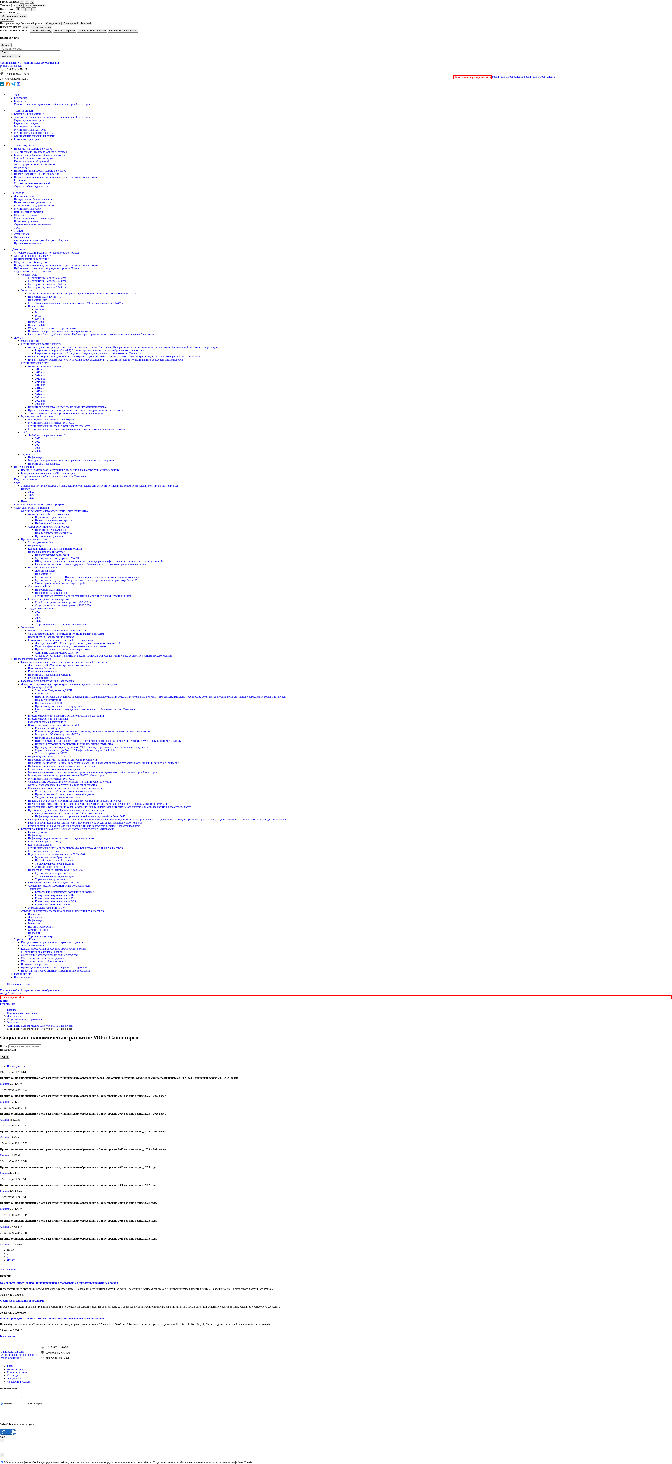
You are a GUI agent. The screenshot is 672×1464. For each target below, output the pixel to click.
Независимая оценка (40, 926)
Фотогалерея (21, 237)
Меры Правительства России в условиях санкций (58, 630)
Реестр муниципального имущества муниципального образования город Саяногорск (86, 709)
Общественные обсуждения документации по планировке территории (70, 781)
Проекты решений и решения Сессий (36, 173)
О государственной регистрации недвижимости (64, 791)
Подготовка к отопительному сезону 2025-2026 (56, 854)
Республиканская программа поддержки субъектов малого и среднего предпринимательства (90, 564)
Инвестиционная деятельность (32, 202)
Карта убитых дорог (40, 844)
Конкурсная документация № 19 (54, 898)
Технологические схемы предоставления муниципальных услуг (66, 413)
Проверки (34, 932)
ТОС (17, 227)
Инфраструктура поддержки (52, 554)
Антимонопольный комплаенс (32, 255)
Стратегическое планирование (32, 224)
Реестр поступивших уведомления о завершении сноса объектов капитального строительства (84, 825)
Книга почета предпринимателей (34, 205)
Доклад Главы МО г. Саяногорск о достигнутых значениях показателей (77, 643)
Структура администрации (30, 120)
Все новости (7, 1336)
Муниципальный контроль (30, 129)
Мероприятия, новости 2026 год (47, 287)
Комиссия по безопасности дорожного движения (64, 891)
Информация (22, 167)
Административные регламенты (47, 365)
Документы (35, 917)
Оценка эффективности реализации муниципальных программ (66, 633)
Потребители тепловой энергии (54, 860)
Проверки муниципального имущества (58, 706)
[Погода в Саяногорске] (21, 1400)
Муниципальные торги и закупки (34, 132)
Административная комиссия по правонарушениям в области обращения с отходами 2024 (82, 293)
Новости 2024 (36, 306)
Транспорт (34, 888)
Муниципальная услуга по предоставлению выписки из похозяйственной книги (83, 595)
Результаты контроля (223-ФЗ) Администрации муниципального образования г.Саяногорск (89, 350)
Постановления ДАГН (48, 702)
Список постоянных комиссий (32, 183)
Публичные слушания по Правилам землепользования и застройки (68, 810)
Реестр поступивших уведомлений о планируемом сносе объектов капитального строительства (85, 822)
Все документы (16, 1066)
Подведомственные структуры (32, 658)
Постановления (23, 976)
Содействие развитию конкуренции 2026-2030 (63, 605)
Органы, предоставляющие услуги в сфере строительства (62, 784)
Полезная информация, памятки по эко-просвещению (60, 331)
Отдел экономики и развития (31, 507)
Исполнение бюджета (41, 668)
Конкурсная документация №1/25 (55, 904)
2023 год (40, 400)
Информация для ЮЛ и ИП (44, 296)
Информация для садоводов (51, 592)
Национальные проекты (28, 211)
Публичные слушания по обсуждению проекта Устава (46, 268)
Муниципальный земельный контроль (51, 422)
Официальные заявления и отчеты (34, 135)
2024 (38, 444)
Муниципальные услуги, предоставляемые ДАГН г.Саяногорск (66, 775)
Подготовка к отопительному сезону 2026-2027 (56, 869)
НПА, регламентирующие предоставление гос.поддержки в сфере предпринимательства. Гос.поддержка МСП (101, 561)
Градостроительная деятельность (47, 721)
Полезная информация (34, 964)
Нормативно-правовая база (44, 463)
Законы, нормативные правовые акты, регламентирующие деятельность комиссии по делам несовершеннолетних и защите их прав (100, 485)
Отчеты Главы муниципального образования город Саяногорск (52, 104)
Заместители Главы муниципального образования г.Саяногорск (52, 116)
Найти (4, 1056)
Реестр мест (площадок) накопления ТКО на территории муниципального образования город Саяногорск (91, 334)
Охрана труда (29, 274)
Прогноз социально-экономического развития (62, 649)
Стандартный (53, 23)
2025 (38, 447)
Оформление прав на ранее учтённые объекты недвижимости (65, 788)
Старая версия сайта (12, 997)
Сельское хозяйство (39, 586)
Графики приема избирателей (31, 161)
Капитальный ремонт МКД (44, 841)
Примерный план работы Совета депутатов (40, 170)
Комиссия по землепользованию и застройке (54, 769)
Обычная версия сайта (13, 16)
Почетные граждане (26, 221)
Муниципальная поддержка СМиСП (57, 558)
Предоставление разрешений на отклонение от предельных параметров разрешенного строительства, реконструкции (98, 803)
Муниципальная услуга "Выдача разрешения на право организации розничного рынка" (87, 576)
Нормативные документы (50, 517)
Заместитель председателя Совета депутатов (40, 151)
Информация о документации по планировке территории (62, 759)
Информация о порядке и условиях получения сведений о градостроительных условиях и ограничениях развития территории (103, 762)
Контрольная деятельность (44, 671)
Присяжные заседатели (28, 243)
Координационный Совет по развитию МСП (55, 548)
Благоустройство (38, 832)
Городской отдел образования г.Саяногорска (47, 680)
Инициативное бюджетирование (33, 199)
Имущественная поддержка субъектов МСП (54, 725)
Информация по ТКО (41, 299)
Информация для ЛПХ (48, 589)
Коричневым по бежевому (123, 30)
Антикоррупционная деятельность (34, 164)
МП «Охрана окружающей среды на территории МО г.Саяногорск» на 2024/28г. (76, 302)
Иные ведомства (24, 466)
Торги (38, 712)
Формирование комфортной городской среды (41, 240)
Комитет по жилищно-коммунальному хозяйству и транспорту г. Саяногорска (67, 828)
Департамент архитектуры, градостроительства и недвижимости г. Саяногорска (69, 684)
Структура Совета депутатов (31, 186)
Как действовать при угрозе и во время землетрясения (53, 948)
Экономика (27, 627)
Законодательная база (41, 542)
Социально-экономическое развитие (56, 652)
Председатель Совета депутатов (33, 148)
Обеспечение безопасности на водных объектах (49, 954)
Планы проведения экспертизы (53, 520)
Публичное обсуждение (49, 523)
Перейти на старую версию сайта (472, 77)
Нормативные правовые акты (53, 737)
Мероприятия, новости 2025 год (47, 277)
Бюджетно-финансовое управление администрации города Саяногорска (64, 662)
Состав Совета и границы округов (34, 158)
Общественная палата (27, 214)
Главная (11, 1009)
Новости (26, 488)
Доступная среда (24, 196)
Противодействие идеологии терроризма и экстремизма (54, 967)
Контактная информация (29, 113)
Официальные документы (22, 1013)
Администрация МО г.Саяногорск (48, 513)
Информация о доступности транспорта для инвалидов (61, 838)
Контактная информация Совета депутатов (39, 154)
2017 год (40, 384)
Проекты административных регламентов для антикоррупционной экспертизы (75, 410)
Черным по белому (41, 30)
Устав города (21, 233)
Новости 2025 (36, 321)
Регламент (20, 180)
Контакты (20, 101)
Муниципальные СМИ (27, 208)
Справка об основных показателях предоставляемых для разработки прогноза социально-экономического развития (104, 655)
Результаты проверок (26, 139)
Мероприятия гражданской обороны (43, 951)
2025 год (40, 403)
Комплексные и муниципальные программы (40, 504)
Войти (4, 1000)
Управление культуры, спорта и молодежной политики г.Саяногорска (62, 910)
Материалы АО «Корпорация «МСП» (57, 734)
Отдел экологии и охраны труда (33, 271)
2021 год (40, 397)
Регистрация (7, 1003)
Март (38, 315)
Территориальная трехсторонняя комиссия (60, 624)
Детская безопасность (34, 945)
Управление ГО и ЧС (26, 939)
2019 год (40, 391)
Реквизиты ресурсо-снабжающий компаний (54, 882)
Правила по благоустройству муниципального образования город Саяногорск (74, 800)
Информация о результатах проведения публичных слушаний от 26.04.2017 (80, 816)
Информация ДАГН (40, 687)
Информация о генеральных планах (49, 756)
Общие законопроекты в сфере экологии (52, 328)
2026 (38, 451)
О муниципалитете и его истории (34, 218)
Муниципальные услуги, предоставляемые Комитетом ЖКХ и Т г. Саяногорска (76, 847)
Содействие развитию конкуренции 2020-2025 (63, 602)
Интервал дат (8, 1049)
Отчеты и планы (38, 929)
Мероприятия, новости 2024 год (47, 284)
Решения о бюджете (40, 677)
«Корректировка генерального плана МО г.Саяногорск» (68, 813)
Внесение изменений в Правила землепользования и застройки (66, 715)
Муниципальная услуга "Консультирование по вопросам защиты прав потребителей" (86, 580)
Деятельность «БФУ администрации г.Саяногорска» (59, 665)
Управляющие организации (51, 866)
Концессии (41, 693)
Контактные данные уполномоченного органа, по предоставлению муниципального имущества (92, 731)
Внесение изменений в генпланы (48, 718)
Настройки (6, 19)
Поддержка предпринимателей (46, 551)
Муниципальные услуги (28, 126)
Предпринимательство (34, 539)
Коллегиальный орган (48, 728)
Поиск (4, 52)
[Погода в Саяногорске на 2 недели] (33, 1403)
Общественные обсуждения (30, 262)
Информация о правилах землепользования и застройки (61, 765)
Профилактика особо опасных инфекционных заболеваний (56, 970)
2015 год (40, 378)
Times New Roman (35, 5)
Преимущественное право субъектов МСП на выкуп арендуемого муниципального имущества (92, 747)
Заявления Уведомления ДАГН (53, 690)
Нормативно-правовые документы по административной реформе (68, 406)
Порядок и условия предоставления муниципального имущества (74, 743)
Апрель (39, 309)
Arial (20, 5)
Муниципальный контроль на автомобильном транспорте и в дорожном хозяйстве (77, 428)
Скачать (4, 1083)
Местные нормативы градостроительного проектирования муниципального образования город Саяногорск (92, 772)
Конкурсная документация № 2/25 (55, 901)
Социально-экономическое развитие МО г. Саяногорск (61, 639)
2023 (38, 441)
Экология (26, 290)
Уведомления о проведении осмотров (57, 797)
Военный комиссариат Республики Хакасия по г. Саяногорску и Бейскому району (70, 469)
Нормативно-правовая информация (49, 674)
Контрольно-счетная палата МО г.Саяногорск (48, 473)
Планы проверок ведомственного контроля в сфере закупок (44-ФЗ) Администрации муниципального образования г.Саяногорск (105, 359)
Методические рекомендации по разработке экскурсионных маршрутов (71, 460)
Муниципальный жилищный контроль (51, 419)
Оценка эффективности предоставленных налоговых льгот (70, 646)
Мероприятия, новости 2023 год (47, 280)
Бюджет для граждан (26, 123)
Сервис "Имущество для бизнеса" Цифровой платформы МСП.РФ (75, 750)
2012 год (40, 369)
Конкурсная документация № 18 (54, 895)
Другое (18, 337)
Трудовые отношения (41, 608)
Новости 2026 (36, 325)
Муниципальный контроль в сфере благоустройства (59, 425)
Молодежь (34, 923)
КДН (17, 482)
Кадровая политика (25, 479)
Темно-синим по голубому (92, 30)
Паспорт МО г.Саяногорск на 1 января (51, 636)
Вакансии (34, 913)
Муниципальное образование (52, 857)
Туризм (18, 230)
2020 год (40, 394)
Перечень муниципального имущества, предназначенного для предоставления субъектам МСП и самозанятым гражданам (108, 740)
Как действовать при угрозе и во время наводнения (52, 942)
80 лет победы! (30, 340)
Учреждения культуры (41, 936)
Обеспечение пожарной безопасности (43, 961)
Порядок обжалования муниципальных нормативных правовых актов (56, 176)
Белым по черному (65, 30)
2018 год (40, 388)
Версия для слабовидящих (523, 76)
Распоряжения (22, 973)
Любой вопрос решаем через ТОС (48, 435)
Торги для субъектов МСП (51, 753)
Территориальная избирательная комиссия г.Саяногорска (55, 476)
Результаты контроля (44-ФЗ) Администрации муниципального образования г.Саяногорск (89, 353)
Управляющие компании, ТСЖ (46, 907)
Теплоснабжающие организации (54, 863)
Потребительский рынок (43, 567)
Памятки (26, 501)
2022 (38, 438)
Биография (20, 97)
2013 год (40, 372)
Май (37, 312)
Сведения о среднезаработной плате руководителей (59, 885)
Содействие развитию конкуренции (49, 599)
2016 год (40, 381)
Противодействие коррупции (31, 258)
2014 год (40, 375)
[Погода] (6, 1403)
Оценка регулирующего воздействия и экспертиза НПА (54, 510)
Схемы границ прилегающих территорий (60, 583)
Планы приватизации (48, 699)
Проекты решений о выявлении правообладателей (65, 794)
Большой (86, 23)
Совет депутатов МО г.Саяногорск (48, 526)
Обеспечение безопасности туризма (42, 958)
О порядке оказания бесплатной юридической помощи (47, 252)
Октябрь (40, 318)
